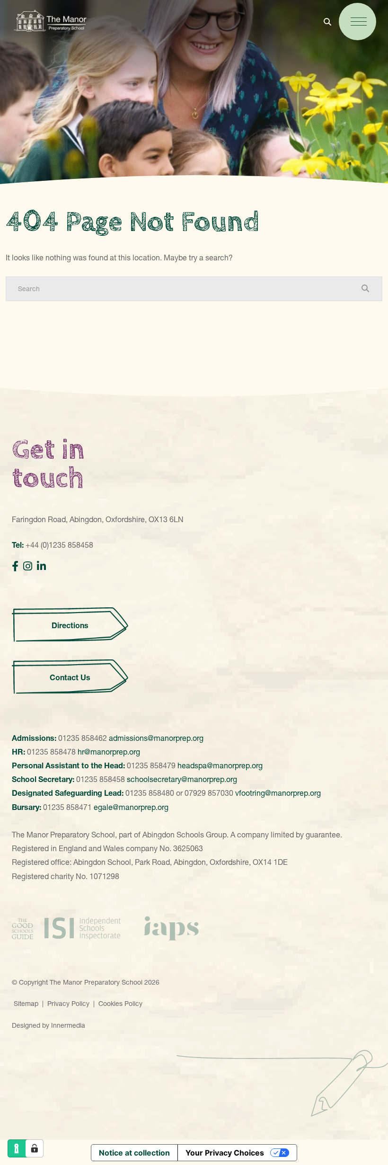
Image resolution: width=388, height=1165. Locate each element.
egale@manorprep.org (131, 807)
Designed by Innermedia (48, 1025)
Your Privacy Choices (224, 1152)
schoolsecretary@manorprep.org (182, 779)
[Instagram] (27, 566)
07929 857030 (209, 793)
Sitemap (26, 1003)
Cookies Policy (120, 1003)
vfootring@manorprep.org (278, 793)
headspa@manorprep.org (220, 765)
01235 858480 (149, 793)
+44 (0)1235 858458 (59, 545)
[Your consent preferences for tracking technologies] (35, 1148)
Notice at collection (134, 1152)
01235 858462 (82, 738)
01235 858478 (51, 751)
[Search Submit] (365, 288)
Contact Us (70, 677)
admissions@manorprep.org (156, 738)
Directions (70, 625)
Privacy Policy (68, 1003)
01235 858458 (100, 779)
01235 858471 (67, 807)
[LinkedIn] (41, 566)
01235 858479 (151, 765)
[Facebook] (15, 566)
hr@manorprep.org (109, 751)
